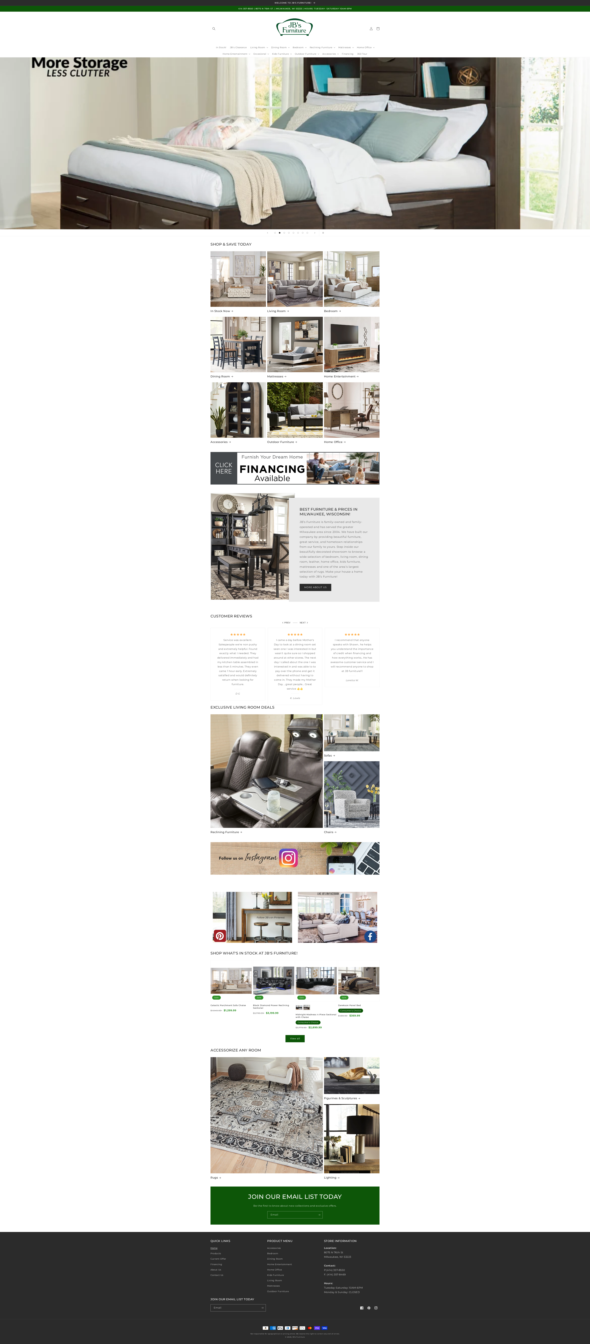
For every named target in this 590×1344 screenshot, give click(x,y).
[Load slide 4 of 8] (289, 233)
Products (215, 1253)
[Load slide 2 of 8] (279, 233)
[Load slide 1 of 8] (275, 233)
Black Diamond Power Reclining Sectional (271, 1006)
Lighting (330, 1177)
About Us (215, 1269)
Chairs (328, 832)
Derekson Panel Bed (349, 1005)
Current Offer (218, 1258)
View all (295, 1038)
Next (303, 623)
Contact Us (216, 1275)
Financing (216, 1264)
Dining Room (220, 376)
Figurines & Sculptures (340, 1098)
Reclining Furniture (224, 832)
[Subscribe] (319, 1214)
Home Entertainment (340, 376)
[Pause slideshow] (322, 232)
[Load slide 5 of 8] (293, 233)
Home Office (333, 442)
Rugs (214, 1177)
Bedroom (331, 311)
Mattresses (275, 376)
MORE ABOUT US (315, 587)
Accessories (219, 442)
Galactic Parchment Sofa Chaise (228, 1005)
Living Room (276, 311)
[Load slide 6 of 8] (298, 233)
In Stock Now (220, 311)
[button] (213, 28)
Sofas (328, 755)
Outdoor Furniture (280, 442)
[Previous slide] (267, 232)
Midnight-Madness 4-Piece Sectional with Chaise (316, 1015)
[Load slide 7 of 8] (302, 233)
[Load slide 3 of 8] (284, 233)
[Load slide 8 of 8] (307, 233)
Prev (287, 623)
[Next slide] (314, 232)
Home (213, 1248)
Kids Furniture (275, 1275)
